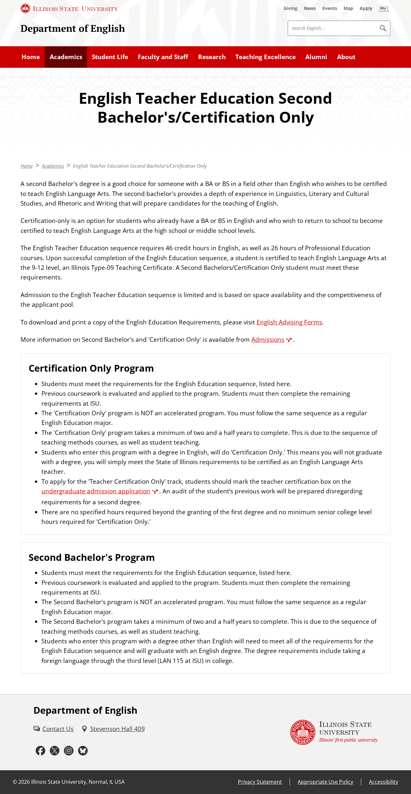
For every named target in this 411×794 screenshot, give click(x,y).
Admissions (267, 339)
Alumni (316, 57)
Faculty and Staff (163, 57)
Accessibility (383, 781)
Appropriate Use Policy (325, 781)
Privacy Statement (260, 781)
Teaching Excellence (265, 57)
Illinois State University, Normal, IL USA (78, 781)
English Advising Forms (289, 322)
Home (31, 57)
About (346, 57)
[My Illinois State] (384, 8)
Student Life (110, 57)
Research (212, 57)
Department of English (73, 28)
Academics (66, 57)
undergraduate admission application (95, 491)
